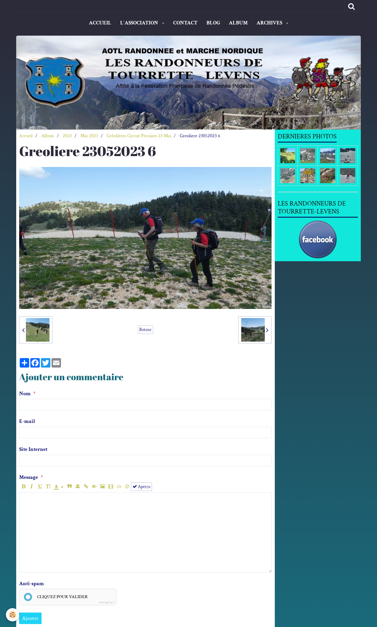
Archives (270, 22)
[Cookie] (12, 614)
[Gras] (23, 486)
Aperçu (144, 486)
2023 (67, 136)
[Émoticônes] (127, 486)
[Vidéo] (110, 486)
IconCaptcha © (106, 602)
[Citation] (69, 486)
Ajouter (30, 618)
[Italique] (31, 486)
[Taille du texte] (48, 486)
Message (28, 477)
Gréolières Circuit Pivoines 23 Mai (139, 136)
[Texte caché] (94, 486)
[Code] (119, 486)
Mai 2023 (89, 136)
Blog (213, 22)
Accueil (100, 22)
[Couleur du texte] (58, 486)
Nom (25, 393)
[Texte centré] (77, 486)
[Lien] (86, 486)
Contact (185, 22)
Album (238, 22)
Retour (145, 329)
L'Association (139, 22)
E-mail (27, 421)
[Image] (102, 486)
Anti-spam (31, 583)
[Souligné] (40, 486)
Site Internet (33, 449)
